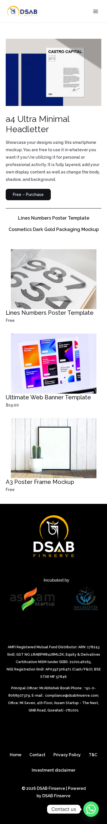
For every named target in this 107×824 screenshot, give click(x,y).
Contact (37, 755)
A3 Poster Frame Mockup (40, 482)
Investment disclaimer (53, 770)
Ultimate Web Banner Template (48, 397)
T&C (93, 755)
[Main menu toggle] (95, 11)
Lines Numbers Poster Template (53, 218)
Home (15, 755)
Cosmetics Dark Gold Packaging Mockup (54, 229)
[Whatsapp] (91, 809)
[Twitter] (42, 806)
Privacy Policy (67, 755)
